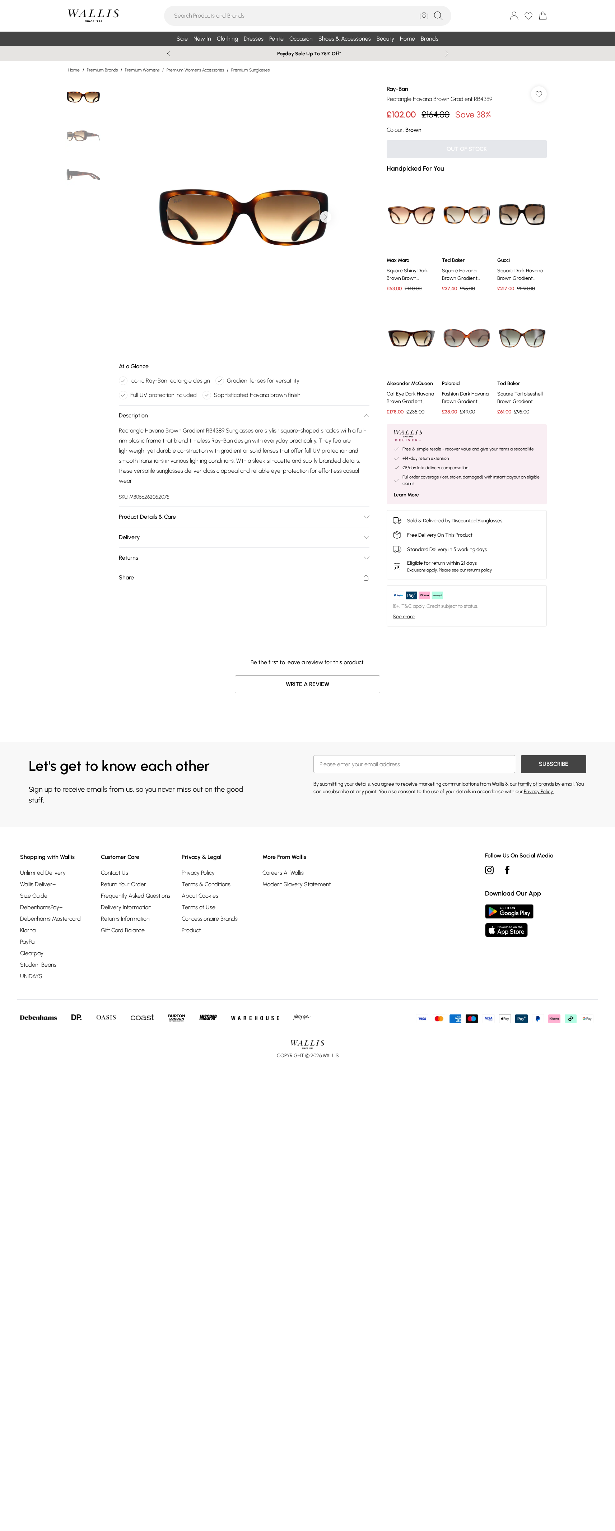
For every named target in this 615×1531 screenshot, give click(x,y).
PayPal (28, 941)
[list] (244, 217)
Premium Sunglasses (250, 70)
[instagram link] (489, 870)
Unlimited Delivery (43, 872)
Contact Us (114, 872)
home (74, 70)
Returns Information (125, 918)
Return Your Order (123, 884)
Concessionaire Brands (210, 918)
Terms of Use (198, 907)
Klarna (28, 930)
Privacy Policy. (539, 791)
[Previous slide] (168, 53)
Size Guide (33, 895)
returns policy (479, 570)
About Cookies (200, 895)
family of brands (536, 784)
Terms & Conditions (206, 884)
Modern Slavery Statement (296, 884)
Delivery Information (126, 907)
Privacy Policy (198, 872)
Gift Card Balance (123, 930)
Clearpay (31, 953)
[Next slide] (446, 53)
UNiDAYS (31, 976)
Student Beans (38, 964)
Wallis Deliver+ (38, 884)
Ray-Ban (397, 88)
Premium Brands (102, 70)
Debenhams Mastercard (50, 918)
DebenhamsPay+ (41, 907)
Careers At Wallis (283, 872)
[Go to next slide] (325, 217)
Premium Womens (142, 70)
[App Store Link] (509, 920)
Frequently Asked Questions (135, 895)
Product (191, 930)
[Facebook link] (507, 870)
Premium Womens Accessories (195, 70)
